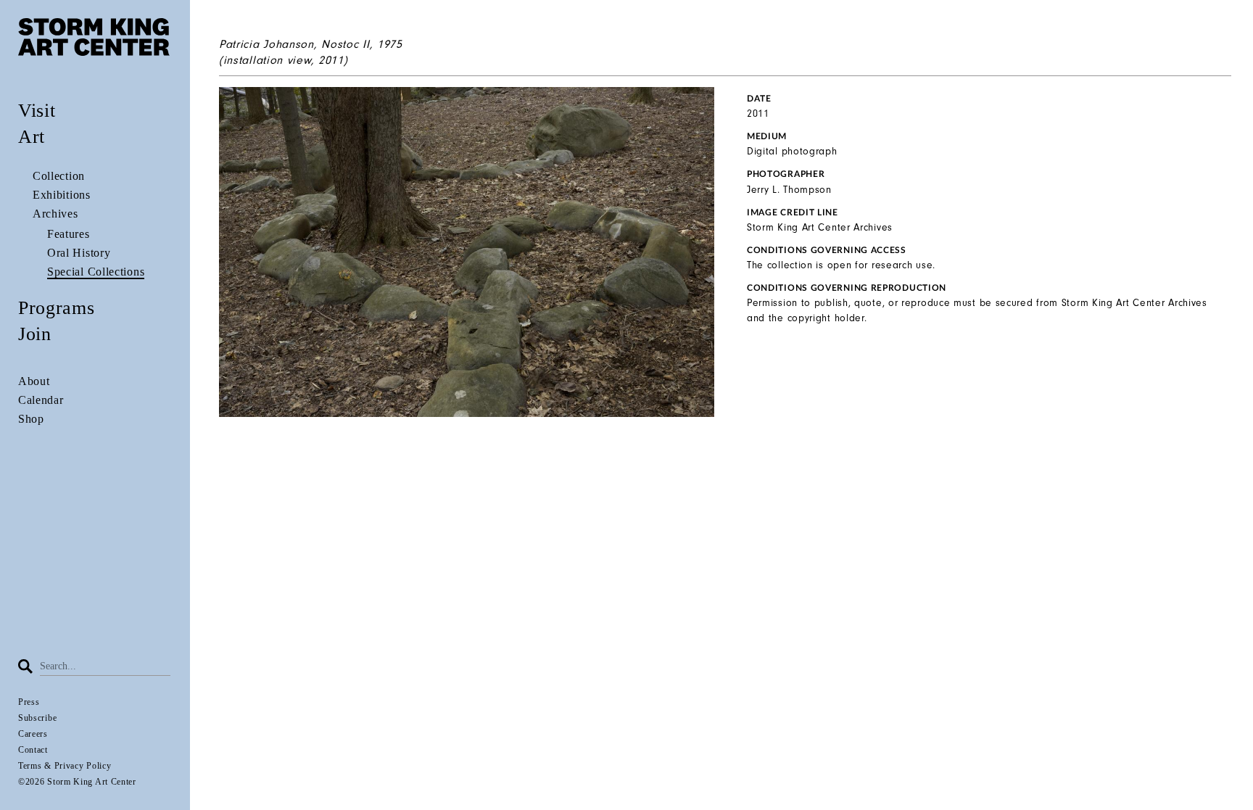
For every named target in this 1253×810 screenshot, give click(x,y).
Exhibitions (62, 195)
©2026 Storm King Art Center (77, 782)
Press (29, 702)
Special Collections (95, 271)
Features (68, 234)
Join (34, 333)
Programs (56, 307)
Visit (37, 110)
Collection (59, 176)
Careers (33, 734)
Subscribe (37, 718)
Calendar (41, 400)
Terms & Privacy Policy (64, 766)
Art (31, 136)
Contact (33, 750)
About (34, 381)
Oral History (78, 253)
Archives (55, 213)
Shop (31, 419)
